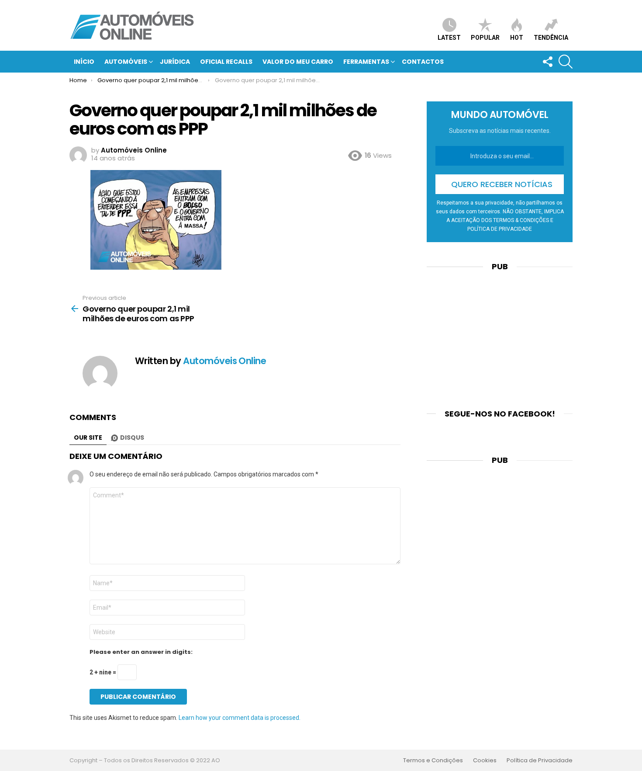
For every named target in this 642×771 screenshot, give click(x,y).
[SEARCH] (566, 62)
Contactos (423, 61)
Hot (516, 37)
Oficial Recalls (226, 61)
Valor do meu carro (297, 61)
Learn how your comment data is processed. (239, 717)
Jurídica (175, 61)
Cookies (485, 760)
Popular (485, 37)
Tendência (551, 37)
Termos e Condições (433, 760)
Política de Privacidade (540, 760)
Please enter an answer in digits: (141, 652)
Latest (449, 37)
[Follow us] (547, 62)
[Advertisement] (500, 334)
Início (84, 61)
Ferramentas (366, 61)
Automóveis (125, 61)
